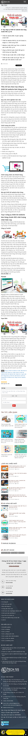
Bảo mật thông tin (6, 606)
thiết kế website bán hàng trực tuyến (14, 371)
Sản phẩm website (6, 627)
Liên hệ (3, 620)
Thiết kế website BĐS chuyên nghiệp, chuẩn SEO (7, 425)
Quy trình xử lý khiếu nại (8, 615)
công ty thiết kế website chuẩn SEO (13, 370)
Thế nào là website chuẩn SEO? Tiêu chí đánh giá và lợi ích (17, 506)
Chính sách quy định (7, 604)
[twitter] (25, 734)
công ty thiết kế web (11, 376)
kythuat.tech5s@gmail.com (16, 705)
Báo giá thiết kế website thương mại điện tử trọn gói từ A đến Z (17, 488)
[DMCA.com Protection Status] (14, 722)
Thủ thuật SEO (14, 552)
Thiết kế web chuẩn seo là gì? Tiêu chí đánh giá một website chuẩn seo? (20, 456)
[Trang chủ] (5, 2)
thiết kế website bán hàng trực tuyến (14, 374)
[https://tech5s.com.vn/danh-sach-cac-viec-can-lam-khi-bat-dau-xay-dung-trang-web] (4, 475)
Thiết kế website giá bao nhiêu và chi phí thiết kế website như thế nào (17, 466)
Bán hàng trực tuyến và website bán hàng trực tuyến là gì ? (17, 481)
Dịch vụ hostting (6, 629)
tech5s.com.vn (10, 707)
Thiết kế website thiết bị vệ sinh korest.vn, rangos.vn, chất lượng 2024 (21, 425)
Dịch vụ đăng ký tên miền (8, 634)
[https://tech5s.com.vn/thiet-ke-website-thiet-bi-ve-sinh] (4, 523)
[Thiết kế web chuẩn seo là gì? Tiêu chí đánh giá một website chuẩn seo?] (21, 449)
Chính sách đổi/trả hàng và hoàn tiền (10, 617)
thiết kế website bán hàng (10, 377)
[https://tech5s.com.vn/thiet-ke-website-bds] (4, 515)
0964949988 (14, 566)
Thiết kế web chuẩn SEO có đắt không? (13, 55)
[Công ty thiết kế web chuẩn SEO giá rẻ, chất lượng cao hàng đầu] (21, 434)
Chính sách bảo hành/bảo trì (8, 613)
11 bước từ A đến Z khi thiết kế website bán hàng (18, 474)
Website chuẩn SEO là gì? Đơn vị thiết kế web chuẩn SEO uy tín (7, 441)
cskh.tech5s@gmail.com (14, 703)
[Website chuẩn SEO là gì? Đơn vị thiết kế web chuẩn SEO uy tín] (7, 434)
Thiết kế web (21, 552)
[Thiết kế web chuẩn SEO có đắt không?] (7, 449)
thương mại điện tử (6, 552)
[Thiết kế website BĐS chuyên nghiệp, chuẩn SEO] (7, 419)
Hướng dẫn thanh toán (7, 608)
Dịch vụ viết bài (6, 631)
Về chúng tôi (5, 602)
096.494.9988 (10, 701)
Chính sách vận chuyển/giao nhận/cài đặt (11, 611)
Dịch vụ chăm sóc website (8, 638)
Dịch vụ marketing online (8, 640)
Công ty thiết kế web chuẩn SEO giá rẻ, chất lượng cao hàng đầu (20, 441)
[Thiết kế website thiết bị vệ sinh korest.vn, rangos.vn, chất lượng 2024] (21, 419)
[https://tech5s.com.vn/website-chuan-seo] (4, 530)
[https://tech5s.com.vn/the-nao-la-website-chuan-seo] (4, 508)
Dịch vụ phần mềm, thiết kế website (10, 636)
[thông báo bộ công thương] (14, 724)
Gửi (14, 405)
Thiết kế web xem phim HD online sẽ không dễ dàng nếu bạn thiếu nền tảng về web (18, 496)
